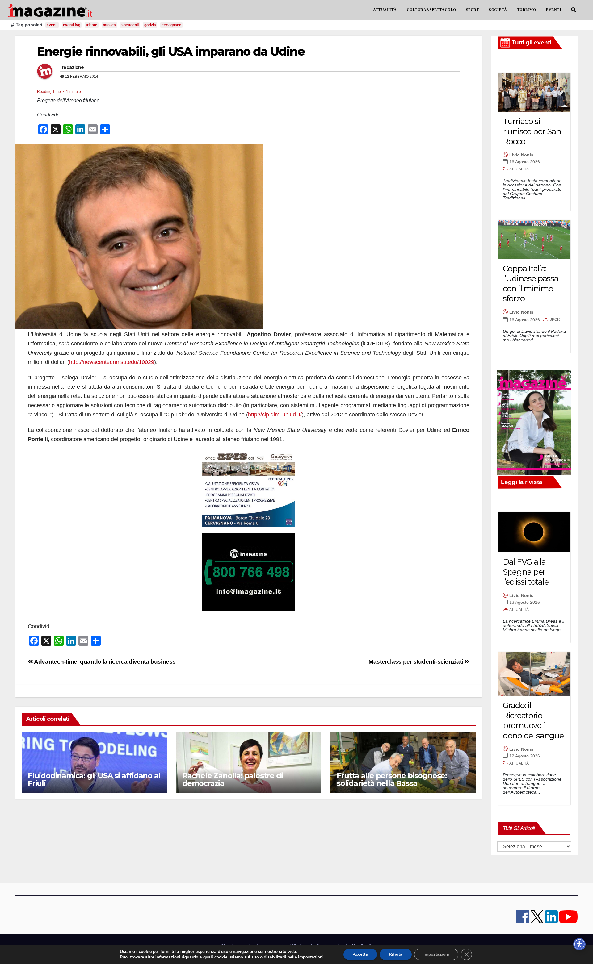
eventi (52, 25)
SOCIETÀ (498, 10)
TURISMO (526, 10)
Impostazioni (436, 954)
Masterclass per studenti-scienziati (416, 661)
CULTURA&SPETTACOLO (431, 10)
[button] (573, 10)
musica (109, 25)
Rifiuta (395, 954)
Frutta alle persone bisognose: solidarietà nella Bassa (392, 779)
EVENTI (553, 10)
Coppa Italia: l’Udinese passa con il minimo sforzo (530, 284)
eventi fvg (71, 25)
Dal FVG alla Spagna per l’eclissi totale (525, 572)
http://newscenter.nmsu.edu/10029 (111, 362)
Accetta (360, 954)
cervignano (171, 25)
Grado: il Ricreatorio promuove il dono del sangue (533, 720)
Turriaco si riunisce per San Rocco (532, 131)
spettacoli (130, 25)
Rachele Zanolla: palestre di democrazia (232, 779)
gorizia (150, 25)
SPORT (472, 10)
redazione (73, 67)
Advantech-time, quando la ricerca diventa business (104, 661)
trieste (91, 25)
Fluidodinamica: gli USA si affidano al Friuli (94, 779)
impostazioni (311, 957)
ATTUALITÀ (385, 10)
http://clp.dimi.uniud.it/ (275, 414)
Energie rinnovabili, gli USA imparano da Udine (171, 51)
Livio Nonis (521, 155)
